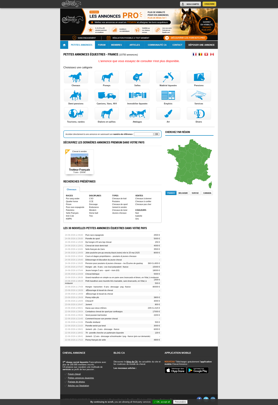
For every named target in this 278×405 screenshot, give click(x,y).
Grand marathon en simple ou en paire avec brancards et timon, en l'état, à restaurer (122, 277)
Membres (116, 45)
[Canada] (212, 54)
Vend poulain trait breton (96, 315)
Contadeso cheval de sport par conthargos (104, 311)
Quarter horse (72, 201)
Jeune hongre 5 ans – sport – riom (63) (102, 270)
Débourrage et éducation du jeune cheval (103, 260)
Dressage (93, 204)
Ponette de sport (92, 238)
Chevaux (71, 189)
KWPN (69, 219)
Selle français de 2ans (95, 249)
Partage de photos (76, 382)
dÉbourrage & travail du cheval (99, 290)
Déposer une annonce (201, 45)
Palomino (70, 210)
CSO (91, 198)
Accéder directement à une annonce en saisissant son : (99, 134)
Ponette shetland (92, 322)
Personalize (180, 402)
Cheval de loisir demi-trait (96, 246)
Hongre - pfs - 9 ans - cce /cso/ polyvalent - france (106, 267)
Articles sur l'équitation (78, 385)
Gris (137, 219)
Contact (177, 45)
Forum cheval (74, 374)
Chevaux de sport (120, 204)
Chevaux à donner (143, 198)
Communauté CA (157, 45)
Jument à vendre (119, 207)
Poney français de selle (95, 340)
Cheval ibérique (92, 274)
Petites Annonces (81, 45)
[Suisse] (206, 54)
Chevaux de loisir (119, 210)
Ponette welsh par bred (95, 326)
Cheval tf (89, 301)
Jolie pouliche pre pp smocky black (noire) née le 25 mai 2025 (112, 253)
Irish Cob (70, 216)
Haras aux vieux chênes (96, 308)
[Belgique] (200, 54)
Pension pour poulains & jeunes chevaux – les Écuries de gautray (114, 263)
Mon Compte (193, 4)
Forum (102, 45)
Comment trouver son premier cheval (101, 319)
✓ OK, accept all (162, 402)
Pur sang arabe (72, 198)
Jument (88, 304)
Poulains (116, 201)
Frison (68, 204)
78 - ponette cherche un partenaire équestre (104, 333)
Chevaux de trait (119, 198)
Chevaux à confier (143, 201)
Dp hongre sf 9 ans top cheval (98, 242)
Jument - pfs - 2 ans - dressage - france (102, 329)
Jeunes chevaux (119, 213)
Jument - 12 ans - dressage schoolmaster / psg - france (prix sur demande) (117, 336)
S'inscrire (209, 4)
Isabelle (138, 216)
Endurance (94, 207)
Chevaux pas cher (143, 204)
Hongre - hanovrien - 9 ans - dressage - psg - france (108, 287)
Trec (91, 216)
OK (156, 134)
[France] (194, 54)
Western (92, 210)
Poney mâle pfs (92, 297)
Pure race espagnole (75, 207)
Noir (137, 213)
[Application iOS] (175, 370)
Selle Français (72, 213)
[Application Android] (198, 370)
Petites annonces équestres (81, 378)
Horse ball (93, 213)
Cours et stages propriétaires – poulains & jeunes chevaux (110, 256)
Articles (135, 45)
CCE (91, 201)
